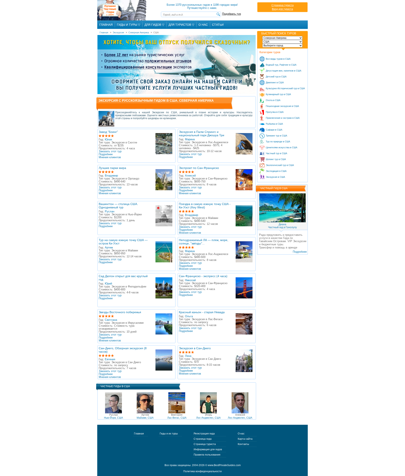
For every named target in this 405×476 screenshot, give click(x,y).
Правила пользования (207, 454)
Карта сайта (245, 438)
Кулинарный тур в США (278, 94)
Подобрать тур (231, 13)
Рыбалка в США (274, 124)
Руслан (109, 211)
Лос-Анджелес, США (208, 416)
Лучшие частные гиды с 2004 (122, 10)
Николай (190, 280)
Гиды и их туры (169, 433)
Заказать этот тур (110, 151)
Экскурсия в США (275, 177)
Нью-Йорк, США (113, 416)
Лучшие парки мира (112, 168)
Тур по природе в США (278, 141)
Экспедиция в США (276, 171)
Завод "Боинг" (108, 131)
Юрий (108, 283)
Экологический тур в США (280, 165)
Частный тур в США (276, 153)
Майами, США (145, 416)
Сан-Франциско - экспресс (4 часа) (203, 276)
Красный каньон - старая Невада (202, 312)
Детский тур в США (276, 76)
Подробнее (106, 154)
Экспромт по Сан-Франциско (199, 168)
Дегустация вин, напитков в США (283, 70)
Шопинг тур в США (276, 159)
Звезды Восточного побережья (120, 312)
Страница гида (203, 438)
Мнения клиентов (110, 157)
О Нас (203, 24)
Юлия (108, 139)
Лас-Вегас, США (176, 416)
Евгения (110, 359)
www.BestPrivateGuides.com (224, 465)
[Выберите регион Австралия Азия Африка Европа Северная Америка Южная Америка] (282, 38)
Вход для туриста (282, 9)
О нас (241, 433)
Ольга (189, 316)
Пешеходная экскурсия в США (282, 106)
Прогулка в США (275, 112)
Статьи (218, 24)
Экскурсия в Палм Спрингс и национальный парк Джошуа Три (201, 133)
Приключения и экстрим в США (283, 118)
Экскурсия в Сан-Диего (195, 348)
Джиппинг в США (275, 82)
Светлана (111, 319)
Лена (188, 356)
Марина (190, 139)
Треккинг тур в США (276, 135)
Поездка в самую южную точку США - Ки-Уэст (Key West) (205, 205)
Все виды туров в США (278, 59)
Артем (109, 247)
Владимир (111, 175)
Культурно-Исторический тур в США (285, 88)
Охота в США (273, 100)
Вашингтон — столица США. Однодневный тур (118, 205)
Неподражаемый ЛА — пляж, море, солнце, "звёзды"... (203, 241)
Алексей (190, 175)
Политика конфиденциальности (202, 471)
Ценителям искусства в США (281, 147)
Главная (106, 24)
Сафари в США (274, 129)
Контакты (243, 444)
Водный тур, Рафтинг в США (281, 64)
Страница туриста (282, 5)
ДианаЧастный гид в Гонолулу (282, 226)
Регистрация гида (204, 433)
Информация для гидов (208, 449)
